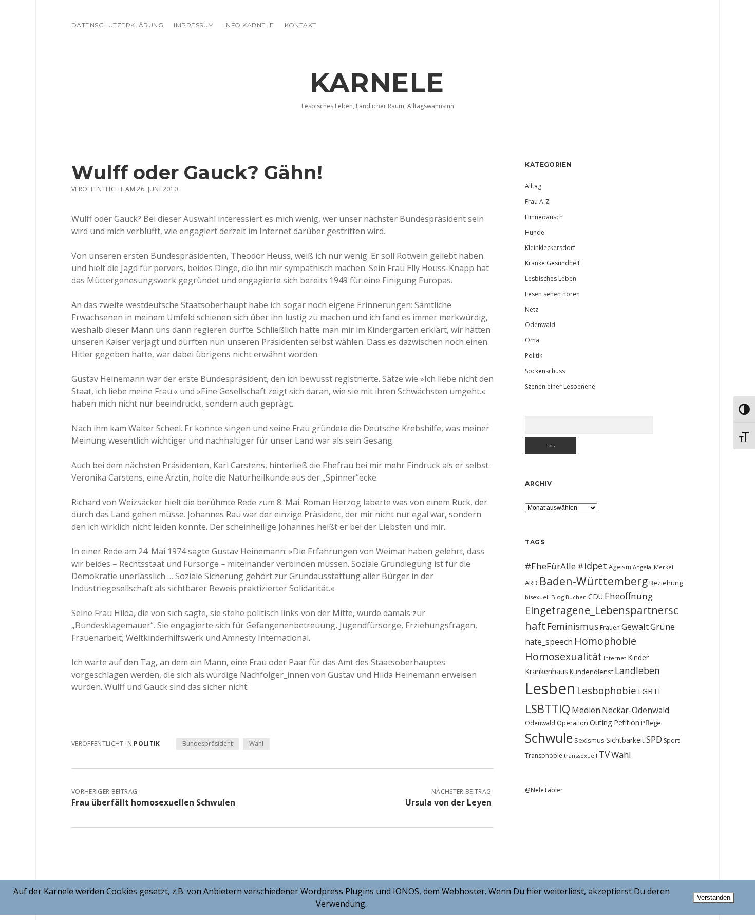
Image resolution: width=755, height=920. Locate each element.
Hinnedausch (544, 217)
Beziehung (666, 582)
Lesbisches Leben (550, 278)
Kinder (638, 657)
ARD (531, 582)
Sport (672, 740)
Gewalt (635, 626)
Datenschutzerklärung (117, 25)
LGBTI (649, 691)
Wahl (256, 743)
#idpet (592, 566)
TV (604, 754)
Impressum (194, 25)
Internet (614, 658)
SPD (654, 739)
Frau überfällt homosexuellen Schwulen (153, 802)
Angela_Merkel (653, 567)
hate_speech (549, 641)
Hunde (534, 232)
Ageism (620, 566)
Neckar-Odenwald (635, 710)
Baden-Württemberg (593, 580)
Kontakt (300, 25)
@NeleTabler (544, 789)
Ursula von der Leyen (448, 802)
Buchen (576, 597)
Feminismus (572, 626)
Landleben (637, 670)
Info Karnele (249, 25)
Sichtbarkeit (625, 740)
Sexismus (589, 740)
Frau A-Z (537, 201)
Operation (572, 722)
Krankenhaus (546, 671)
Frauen (610, 627)
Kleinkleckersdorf (550, 247)
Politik (147, 743)
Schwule (549, 737)
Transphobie (543, 755)
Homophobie (605, 641)
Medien (586, 710)
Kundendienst (591, 671)
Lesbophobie (606, 690)
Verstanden (713, 898)
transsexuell (580, 755)
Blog (557, 597)
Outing (601, 722)
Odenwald (540, 324)
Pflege (651, 722)
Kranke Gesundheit (552, 263)
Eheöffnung (629, 596)
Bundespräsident (207, 743)
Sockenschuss (545, 371)
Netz (531, 309)
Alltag (533, 186)
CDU (595, 596)
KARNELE (377, 83)
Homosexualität (563, 656)
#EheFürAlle (550, 566)
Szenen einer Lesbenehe (560, 386)
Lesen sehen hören (552, 294)
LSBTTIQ (547, 708)
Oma (532, 340)
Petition (626, 722)
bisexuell (537, 597)
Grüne (662, 626)
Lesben (550, 688)
